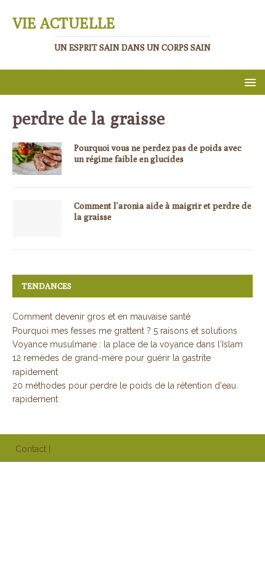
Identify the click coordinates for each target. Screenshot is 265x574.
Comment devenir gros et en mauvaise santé (101, 316)
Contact (30, 449)
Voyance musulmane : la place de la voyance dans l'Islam (127, 344)
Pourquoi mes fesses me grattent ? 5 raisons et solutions (124, 331)
